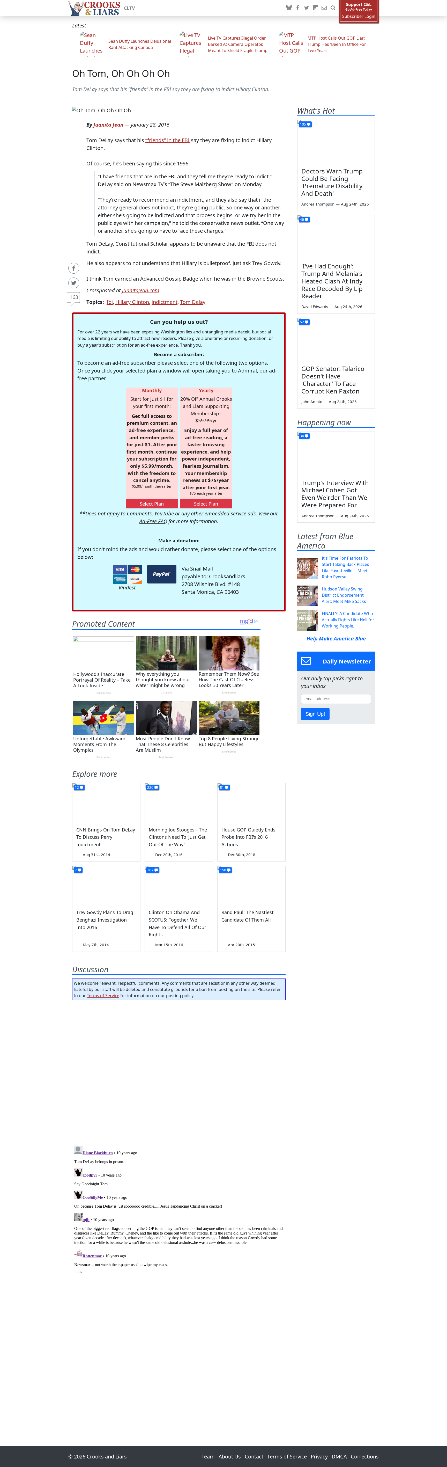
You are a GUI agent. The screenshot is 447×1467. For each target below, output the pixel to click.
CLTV (129, 8)
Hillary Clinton (132, 301)
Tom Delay (192, 301)
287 (150, 869)
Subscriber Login (358, 16)
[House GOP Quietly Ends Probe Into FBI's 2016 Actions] (251, 802)
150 (223, 869)
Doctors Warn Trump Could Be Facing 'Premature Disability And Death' (332, 182)
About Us (230, 1456)
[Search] (333, 8)
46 (302, 219)
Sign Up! (315, 714)
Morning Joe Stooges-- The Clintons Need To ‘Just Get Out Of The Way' (178, 837)
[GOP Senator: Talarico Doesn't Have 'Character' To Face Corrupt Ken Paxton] (336, 339)
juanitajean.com (140, 290)
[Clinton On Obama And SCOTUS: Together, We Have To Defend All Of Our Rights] (179, 885)
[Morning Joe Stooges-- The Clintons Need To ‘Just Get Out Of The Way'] (179, 802)
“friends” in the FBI (167, 140)
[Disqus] (179, 1208)
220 (150, 787)
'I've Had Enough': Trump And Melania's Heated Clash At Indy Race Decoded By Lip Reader (332, 281)
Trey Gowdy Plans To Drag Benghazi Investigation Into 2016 (104, 919)
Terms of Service (103, 995)
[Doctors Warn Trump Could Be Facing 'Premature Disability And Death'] (336, 142)
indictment (164, 301)
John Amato (311, 401)
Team (208, 1456)
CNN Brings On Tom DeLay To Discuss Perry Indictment (105, 837)
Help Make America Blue (336, 638)
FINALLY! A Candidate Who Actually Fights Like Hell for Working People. (348, 620)
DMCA (339, 1456)
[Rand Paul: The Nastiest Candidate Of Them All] (251, 885)
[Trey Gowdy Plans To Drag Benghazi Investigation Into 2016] (106, 885)
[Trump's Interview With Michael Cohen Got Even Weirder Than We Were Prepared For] (336, 453)
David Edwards (314, 306)
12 (77, 787)
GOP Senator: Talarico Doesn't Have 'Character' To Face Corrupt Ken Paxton (332, 379)
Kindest (127, 587)
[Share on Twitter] (73, 283)
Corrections (365, 1456)
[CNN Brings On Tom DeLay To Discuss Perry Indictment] (106, 802)
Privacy (319, 1456)
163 (74, 297)
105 (303, 124)
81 (222, 787)
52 (302, 321)
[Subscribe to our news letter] (324, 8)
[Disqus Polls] (179, 1071)
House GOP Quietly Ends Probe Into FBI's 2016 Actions (248, 837)
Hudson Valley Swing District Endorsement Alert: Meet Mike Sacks (344, 595)
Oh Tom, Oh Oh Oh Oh (121, 73)
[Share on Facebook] (73, 268)
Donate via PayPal (161, 574)
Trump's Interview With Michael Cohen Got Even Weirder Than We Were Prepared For (335, 493)
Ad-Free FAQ (153, 521)
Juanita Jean (108, 124)
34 (302, 435)
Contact (254, 1456)
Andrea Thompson (317, 204)
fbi (110, 301)
